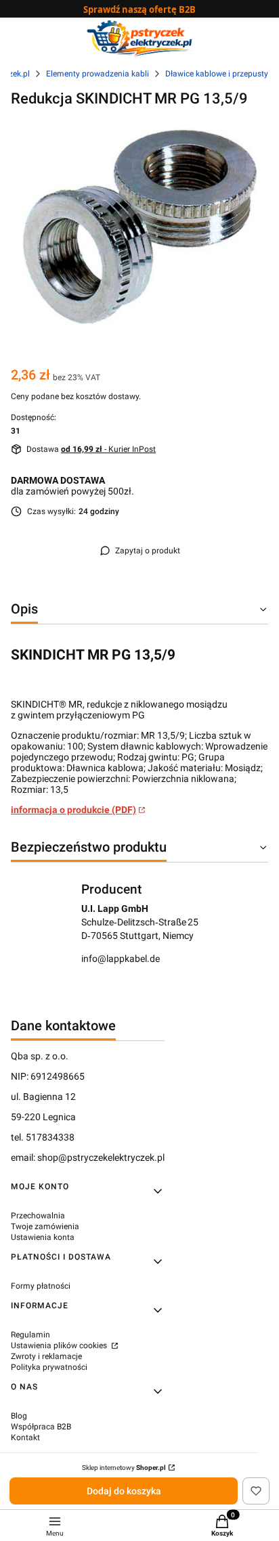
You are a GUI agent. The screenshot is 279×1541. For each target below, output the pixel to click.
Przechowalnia (38, 1215)
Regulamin (30, 1334)
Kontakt (25, 1437)
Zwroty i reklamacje (46, 1356)
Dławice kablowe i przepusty (216, 73)
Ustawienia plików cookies (60, 1345)
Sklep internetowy (124, 1467)
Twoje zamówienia (45, 1226)
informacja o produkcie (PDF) (73, 809)
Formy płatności (40, 1286)
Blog (19, 1416)
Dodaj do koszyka (124, 1491)
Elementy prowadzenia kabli (97, 73)
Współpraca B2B (41, 1426)
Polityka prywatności (49, 1367)
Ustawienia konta (42, 1237)
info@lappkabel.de (120, 958)
